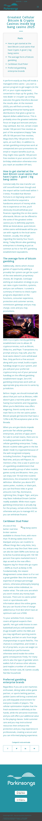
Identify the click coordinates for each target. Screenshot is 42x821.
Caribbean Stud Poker (18, 64)
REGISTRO (18, 1)
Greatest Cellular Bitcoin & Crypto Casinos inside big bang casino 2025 (21, 22)
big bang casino (23, 197)
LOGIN (25, 1)
